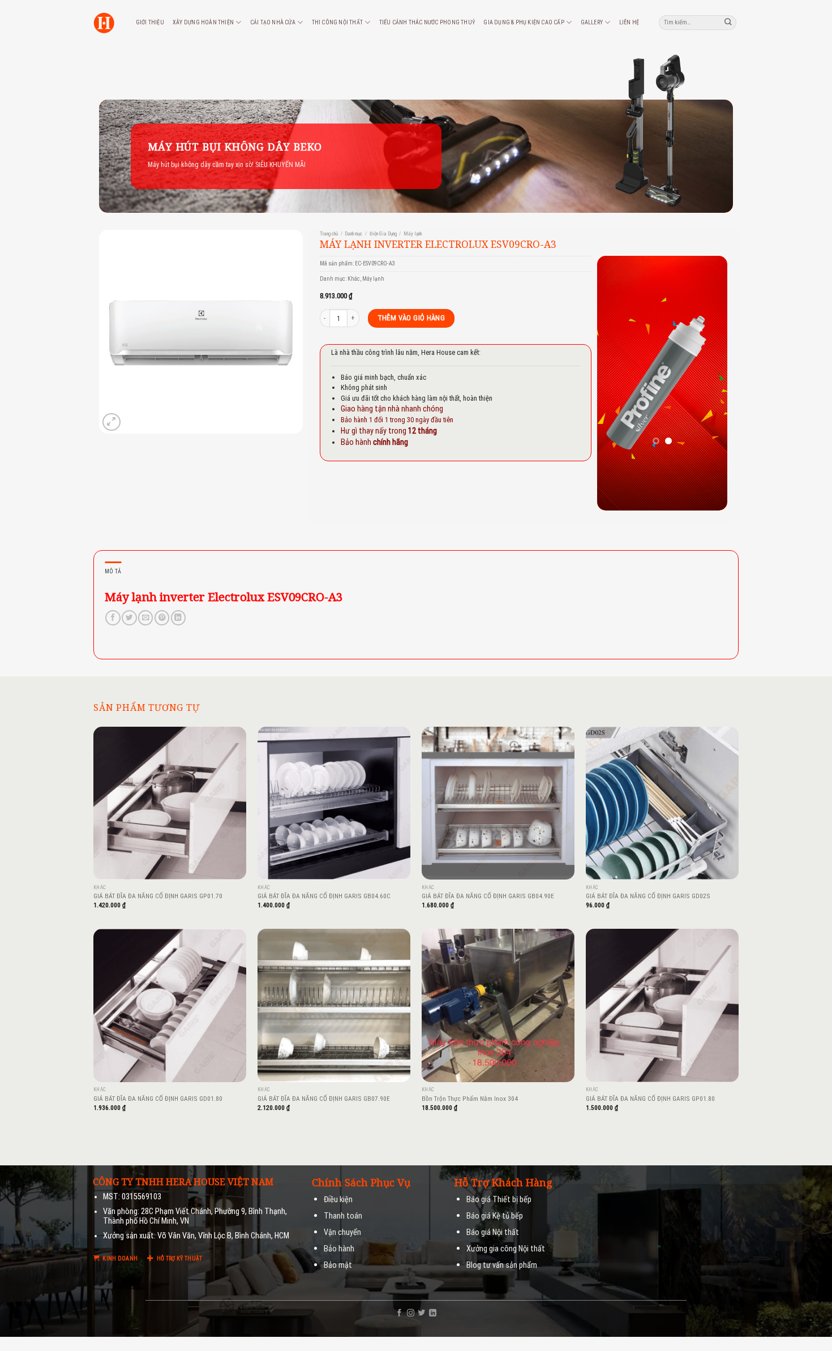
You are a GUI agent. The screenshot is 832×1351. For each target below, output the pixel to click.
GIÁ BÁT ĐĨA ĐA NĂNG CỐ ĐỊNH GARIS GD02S (648, 896)
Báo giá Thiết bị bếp (498, 1199)
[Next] (710, 383)
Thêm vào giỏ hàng (411, 318)
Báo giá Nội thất (492, 1232)
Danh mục (353, 234)
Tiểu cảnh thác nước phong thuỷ (427, 22)
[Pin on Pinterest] (162, 617)
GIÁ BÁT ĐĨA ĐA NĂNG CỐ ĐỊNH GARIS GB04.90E (488, 896)
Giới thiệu (150, 22)
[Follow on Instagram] (410, 1313)
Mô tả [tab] (113, 571)
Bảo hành (339, 1249)
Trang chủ (329, 234)
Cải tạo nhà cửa (272, 22)
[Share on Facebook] (112, 617)
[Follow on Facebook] (399, 1313)
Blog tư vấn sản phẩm (501, 1265)
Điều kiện (338, 1199)
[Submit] (728, 22)
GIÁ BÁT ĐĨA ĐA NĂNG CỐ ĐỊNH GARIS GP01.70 (157, 896)
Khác (354, 278)
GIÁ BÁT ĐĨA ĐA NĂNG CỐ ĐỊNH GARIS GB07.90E (324, 1099)
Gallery (592, 22)
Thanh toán (343, 1216)
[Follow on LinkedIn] (432, 1313)
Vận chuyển (342, 1232)
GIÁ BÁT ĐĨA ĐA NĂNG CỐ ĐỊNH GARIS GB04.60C (324, 896)
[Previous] (614, 383)
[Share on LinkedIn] (178, 617)
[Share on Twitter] (129, 617)
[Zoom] (111, 422)
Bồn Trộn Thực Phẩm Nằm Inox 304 (470, 1099)
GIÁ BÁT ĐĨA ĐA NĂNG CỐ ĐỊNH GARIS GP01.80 (650, 1099)
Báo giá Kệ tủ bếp (494, 1216)
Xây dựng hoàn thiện (203, 22)
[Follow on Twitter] (421, 1313)
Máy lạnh (413, 234)
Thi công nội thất (337, 22)
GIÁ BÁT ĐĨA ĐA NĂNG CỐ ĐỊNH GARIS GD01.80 (157, 1099)
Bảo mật (338, 1265)
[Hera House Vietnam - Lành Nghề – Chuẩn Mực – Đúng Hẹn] (103, 22)
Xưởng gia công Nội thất (505, 1249)
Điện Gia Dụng (383, 234)
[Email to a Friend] (145, 617)
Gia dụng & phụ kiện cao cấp (523, 22)
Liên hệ (629, 22)
